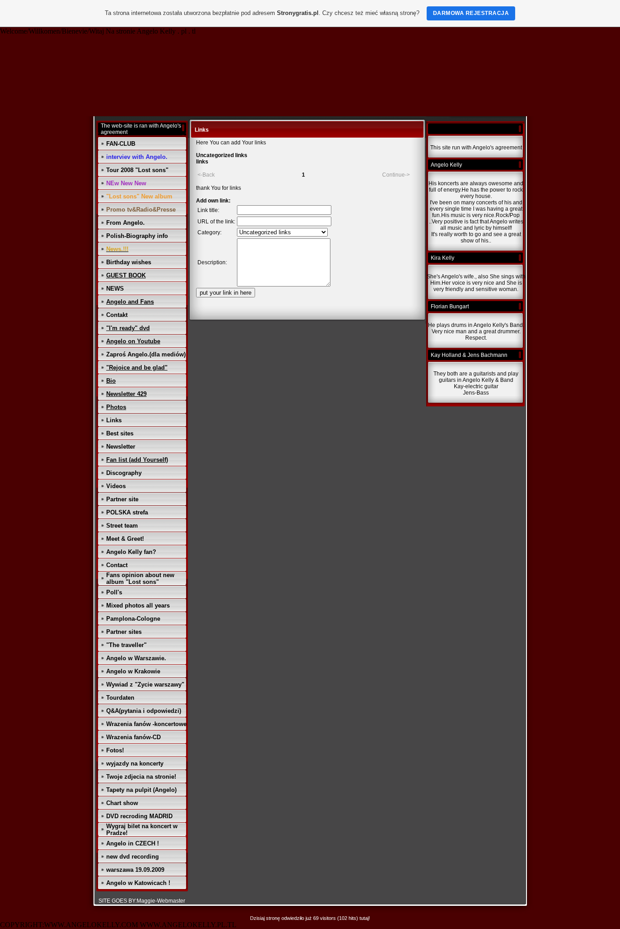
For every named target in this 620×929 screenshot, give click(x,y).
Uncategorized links (221, 155)
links (202, 161)
